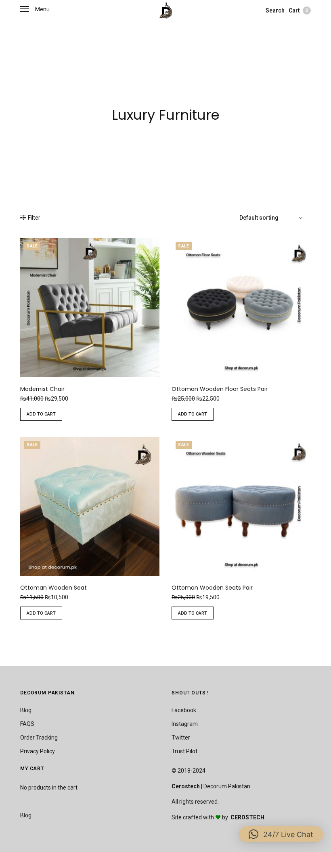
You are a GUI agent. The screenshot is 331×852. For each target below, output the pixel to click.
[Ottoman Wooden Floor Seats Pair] (241, 307)
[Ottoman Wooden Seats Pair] (241, 506)
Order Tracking (39, 737)
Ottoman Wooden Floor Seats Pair (220, 389)
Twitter (181, 737)
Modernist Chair (42, 389)
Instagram (185, 724)
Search (275, 10)
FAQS (27, 724)
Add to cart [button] (41, 414)
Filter (34, 217)
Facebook (184, 710)
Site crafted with (193, 817)
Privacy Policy (37, 751)
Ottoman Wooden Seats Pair (212, 588)
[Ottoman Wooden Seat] (89, 506)
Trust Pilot (184, 751)
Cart (298, 10)
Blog (25, 710)
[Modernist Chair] (89, 307)
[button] (281, 834)
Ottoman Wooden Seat (53, 588)
